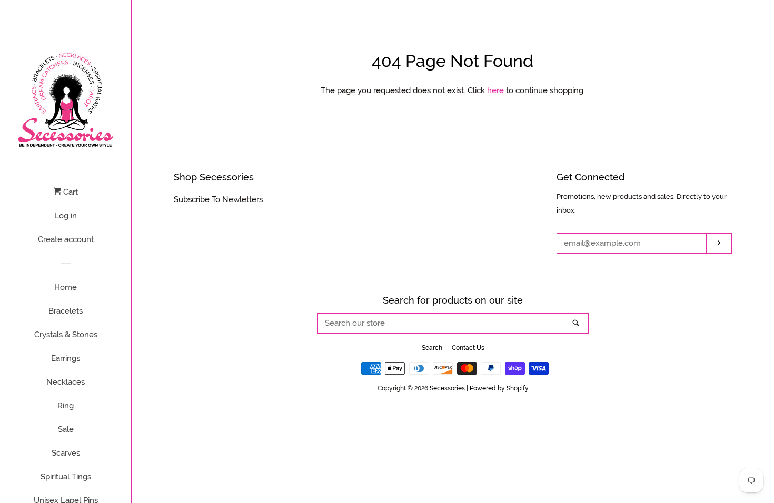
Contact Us (468, 347)
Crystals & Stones (65, 334)
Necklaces (65, 382)
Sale (66, 429)
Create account (66, 239)
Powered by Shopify (499, 388)
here (495, 90)
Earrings (65, 358)
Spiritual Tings (66, 476)
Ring (65, 405)
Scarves (66, 453)
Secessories (447, 388)
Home (65, 287)
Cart (69, 192)
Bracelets (65, 311)
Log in (65, 215)
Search (432, 347)
